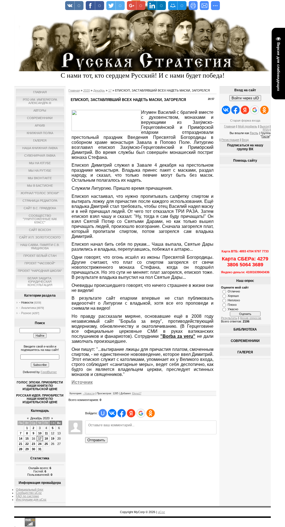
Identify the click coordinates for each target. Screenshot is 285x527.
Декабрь (99, 90)
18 (46, 438)
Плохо (232, 304)
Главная (74, 90)
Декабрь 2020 (40, 418)
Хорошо (233, 295)
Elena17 (136, 393)
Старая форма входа (245, 120)
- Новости (26, 302)
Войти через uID (245, 98)
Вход (245, 139)
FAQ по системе (27, 496)
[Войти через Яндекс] (131, 413)
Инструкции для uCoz (31, 499)
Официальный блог (29, 489)
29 (27, 449)
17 (39, 438)
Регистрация (230, 139)
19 (52, 438)
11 (46, 433)
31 (39, 449)
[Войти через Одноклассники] (150, 413)
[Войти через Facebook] (121, 413)
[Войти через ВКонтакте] (112, 413)
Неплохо (234, 300)
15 (27, 438)
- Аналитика (27, 307)
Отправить (96, 440)
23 (33, 443)
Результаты (229, 318)
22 (27, 443)
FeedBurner (49, 372)
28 (20, 449)
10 (39, 433)
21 (20, 443)
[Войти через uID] (103, 413)
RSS (266, 129)
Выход (264, 126)
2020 (86, 90)
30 (33, 449)
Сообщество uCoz (29, 492)
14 (20, 438)
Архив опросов (250, 318)
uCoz (161, 512)
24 (39, 443)
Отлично (234, 291)
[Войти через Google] (140, 413)
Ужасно (233, 309)
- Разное (25, 313)
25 (46, 443)
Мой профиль (247, 126)
